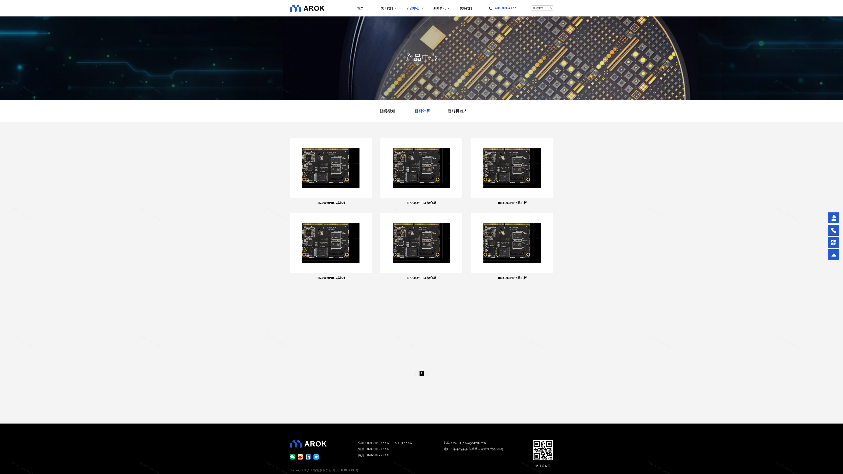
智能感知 (387, 111)
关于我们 (387, 8)
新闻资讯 (439, 8)
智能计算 (422, 111)
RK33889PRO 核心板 (331, 203)
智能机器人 (457, 111)
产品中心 (413, 8)
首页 (360, 8)
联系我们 (466, 8)
